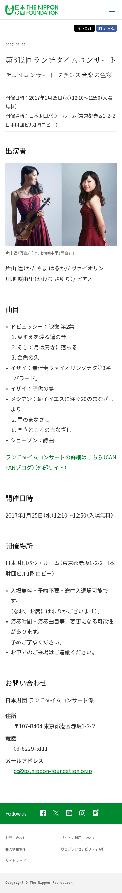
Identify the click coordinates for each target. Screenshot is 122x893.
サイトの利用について (78, 837)
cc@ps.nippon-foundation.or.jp (53, 771)
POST (86, 28)
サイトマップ (15, 860)
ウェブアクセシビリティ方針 (83, 849)
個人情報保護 (15, 849)
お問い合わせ (15, 837)
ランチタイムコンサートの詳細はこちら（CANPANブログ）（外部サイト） (60, 462)
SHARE (108, 28)
